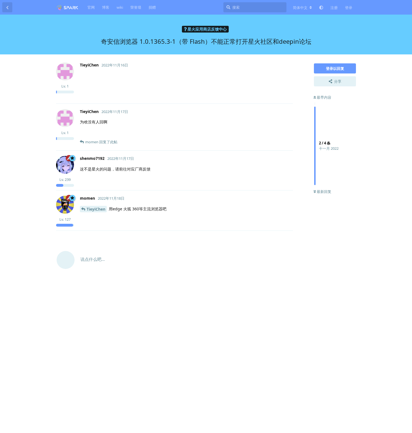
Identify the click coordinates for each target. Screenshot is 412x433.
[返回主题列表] (7, 7)
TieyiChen (96, 209)
